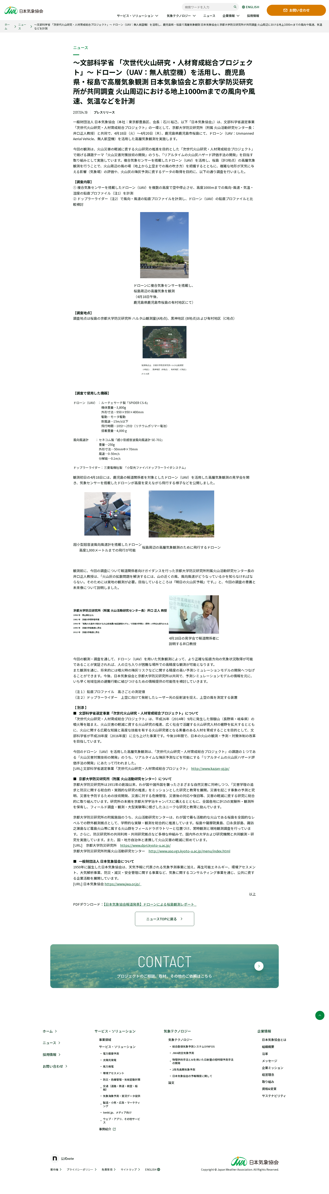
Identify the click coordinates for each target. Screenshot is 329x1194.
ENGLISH (252, 7)
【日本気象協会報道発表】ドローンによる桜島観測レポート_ (150, 904)
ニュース (22, 26)
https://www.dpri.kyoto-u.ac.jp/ (145, 845)
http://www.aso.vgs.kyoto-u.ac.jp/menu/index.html (189, 850)
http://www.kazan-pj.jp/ (210, 768)
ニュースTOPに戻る (161, 918)
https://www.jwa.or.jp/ (123, 883)
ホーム (7, 26)
